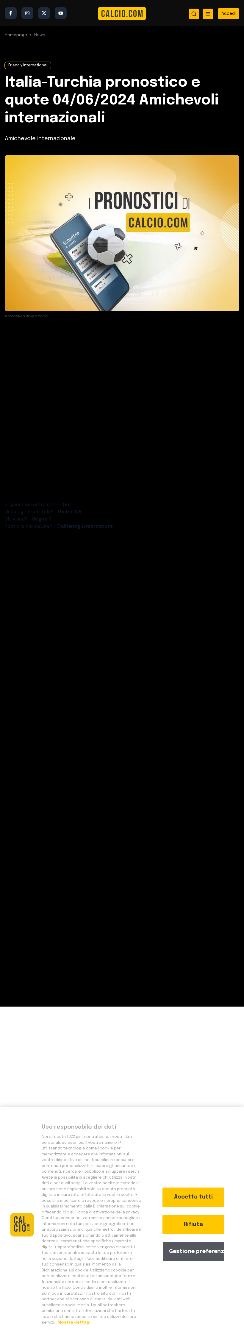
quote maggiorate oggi (90, 437)
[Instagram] (27, 13)
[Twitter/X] (44, 13)
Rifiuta (193, 1224)
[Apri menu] (208, 14)
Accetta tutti (193, 1197)
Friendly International (27, 65)
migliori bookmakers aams (111, 652)
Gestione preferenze (196, 1251)
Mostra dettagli (74, 1322)
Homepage (16, 35)
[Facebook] (11, 13)
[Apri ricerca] (194, 14)
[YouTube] (61, 13)
